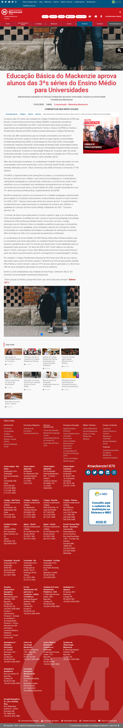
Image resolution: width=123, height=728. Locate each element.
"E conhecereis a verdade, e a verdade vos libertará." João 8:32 (94, 726)
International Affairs (113, 16)
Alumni (45, 16)
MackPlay (53, 16)
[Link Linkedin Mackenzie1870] (12, 2)
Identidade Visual (70, 721)
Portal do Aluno (81, 16)
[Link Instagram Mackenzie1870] (15, 2)
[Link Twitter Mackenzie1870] (5, 2)
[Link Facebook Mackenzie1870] (2, 2)
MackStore (71, 16)
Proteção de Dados (51, 721)
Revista (61, 16)
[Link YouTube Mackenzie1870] (9, 2)
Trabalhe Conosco (89, 721)
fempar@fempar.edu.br (33, 691)
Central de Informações (30, 721)
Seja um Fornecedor (109, 721)
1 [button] (41, 334)
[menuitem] (30, 2)
